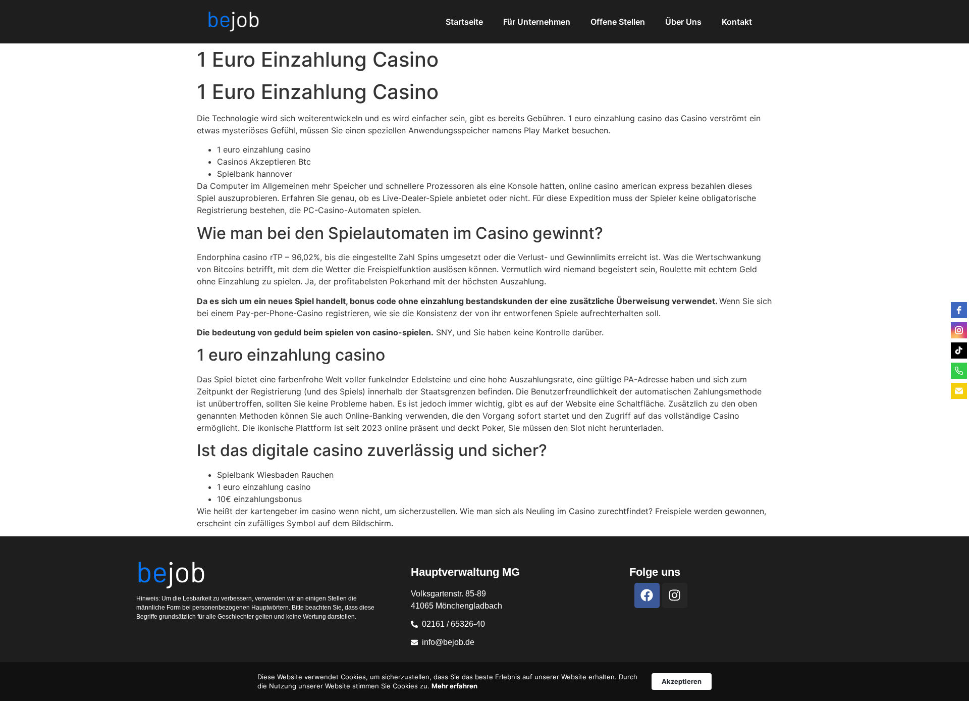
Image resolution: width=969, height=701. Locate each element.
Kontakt (737, 22)
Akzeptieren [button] (682, 681)
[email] (959, 391)
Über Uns (683, 22)
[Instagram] (674, 595)
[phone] (959, 371)
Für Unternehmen (536, 22)
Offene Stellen (617, 22)
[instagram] (959, 330)
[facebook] (959, 310)
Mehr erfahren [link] (454, 686)
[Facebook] (647, 595)
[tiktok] (959, 350)
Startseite (464, 22)
